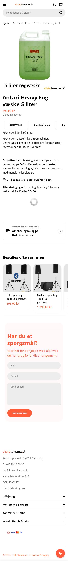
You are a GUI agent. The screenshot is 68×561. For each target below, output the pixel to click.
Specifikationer (42, 125)
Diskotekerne (19, 555)
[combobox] (34, 13)
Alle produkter (21, 23)
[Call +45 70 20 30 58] (54, 4)
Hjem (6, 23)
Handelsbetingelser (14, 488)
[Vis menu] (4, 4)
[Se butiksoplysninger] (60, 231)
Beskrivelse (15, 124)
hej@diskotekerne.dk (15, 470)
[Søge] (61, 13)
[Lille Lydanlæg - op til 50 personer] (17, 278)
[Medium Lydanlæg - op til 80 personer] (47, 278)
